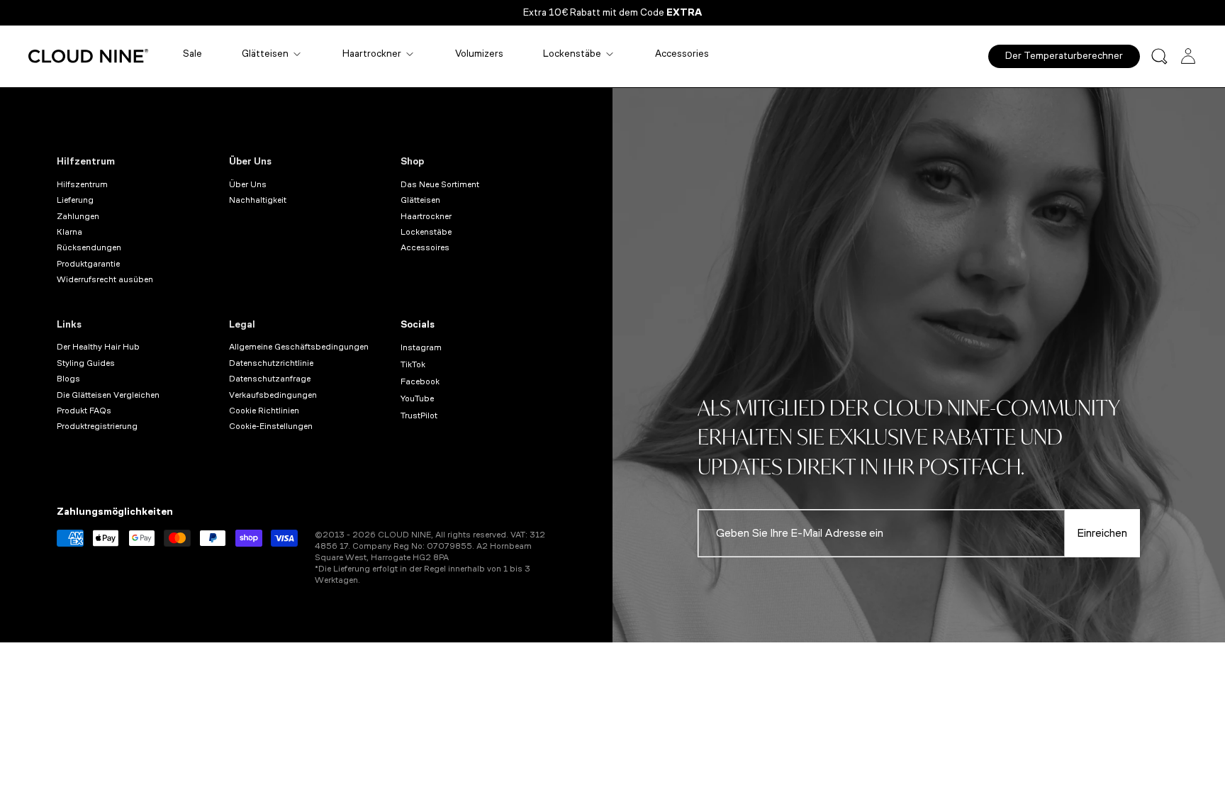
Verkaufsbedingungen (273, 395)
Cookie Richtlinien (264, 410)
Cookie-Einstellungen (271, 426)
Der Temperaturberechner (1064, 56)
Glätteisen (265, 54)
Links (69, 324)
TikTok (413, 364)
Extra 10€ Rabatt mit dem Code (612, 12)
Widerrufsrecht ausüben (105, 279)
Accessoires (425, 247)
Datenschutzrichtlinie (271, 363)
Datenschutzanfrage (270, 379)
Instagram (421, 347)
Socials (418, 324)
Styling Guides (86, 363)
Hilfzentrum (86, 161)
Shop (412, 161)
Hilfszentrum (82, 184)
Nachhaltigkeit (257, 200)
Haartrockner (371, 54)
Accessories (682, 54)
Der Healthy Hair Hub (98, 347)
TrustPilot (419, 415)
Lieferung (75, 200)
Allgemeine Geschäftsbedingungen (299, 347)
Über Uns (250, 161)
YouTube (417, 398)
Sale (192, 54)
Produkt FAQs (84, 410)
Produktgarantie (88, 264)
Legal (242, 324)
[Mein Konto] (1188, 56)
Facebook (420, 381)
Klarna (69, 232)
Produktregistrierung (97, 426)
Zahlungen (78, 216)
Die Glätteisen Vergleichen (108, 395)
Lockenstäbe (572, 54)
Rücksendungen (89, 247)
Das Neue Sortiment (440, 184)
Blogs (68, 379)
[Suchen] (1159, 56)
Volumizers (479, 54)
